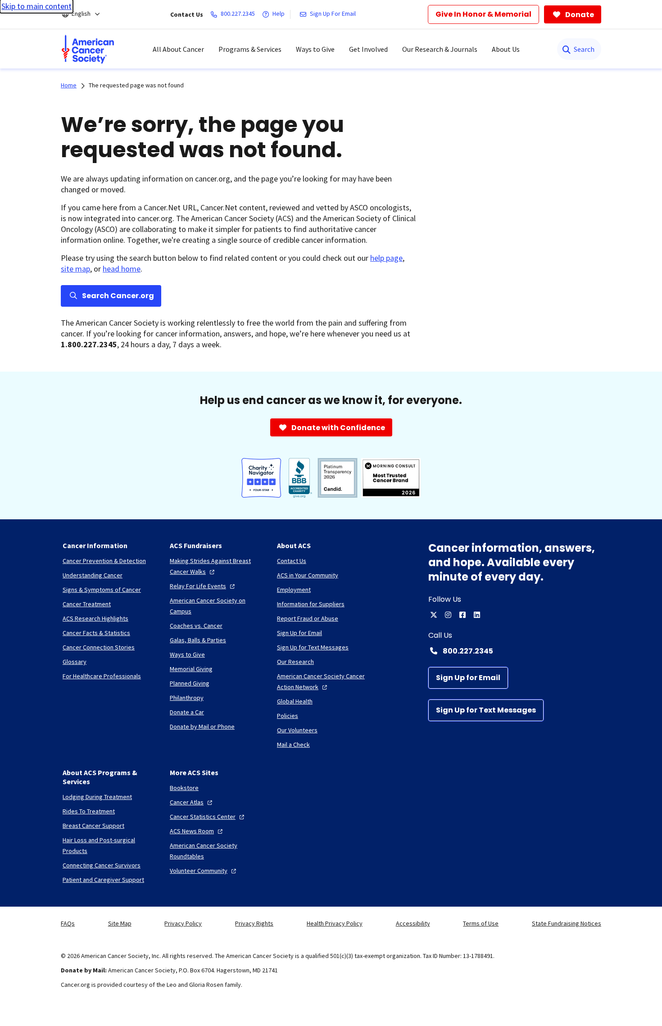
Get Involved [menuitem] (368, 49)
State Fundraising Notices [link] (566, 923)
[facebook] (462, 614)
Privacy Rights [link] (254, 923)
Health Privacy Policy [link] (335, 923)
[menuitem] (88, 49)
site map (75, 268)
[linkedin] (477, 614)
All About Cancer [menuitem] (178, 49)
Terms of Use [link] (481, 923)
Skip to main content (36, 6)
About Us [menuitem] (506, 49)
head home (122, 268)
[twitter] (433, 614)
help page (386, 258)
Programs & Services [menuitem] (249, 49)
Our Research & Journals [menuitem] (439, 49)
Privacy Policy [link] (183, 923)
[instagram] (448, 614)
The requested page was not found (136, 85)
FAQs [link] (68, 923)
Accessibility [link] (413, 923)
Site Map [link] (119, 923)
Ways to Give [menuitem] (315, 49)
